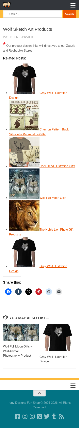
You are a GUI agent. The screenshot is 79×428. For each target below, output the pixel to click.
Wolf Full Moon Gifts (53, 197)
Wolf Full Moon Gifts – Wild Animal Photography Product (17, 351)
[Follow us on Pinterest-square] (39, 416)
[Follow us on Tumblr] (54, 416)
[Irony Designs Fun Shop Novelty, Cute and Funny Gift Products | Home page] (8, 5)
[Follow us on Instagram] (32, 416)
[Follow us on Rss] (61, 416)
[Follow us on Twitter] (47, 416)
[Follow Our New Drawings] (25, 416)
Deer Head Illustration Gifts (57, 166)
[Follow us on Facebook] (17, 416)
